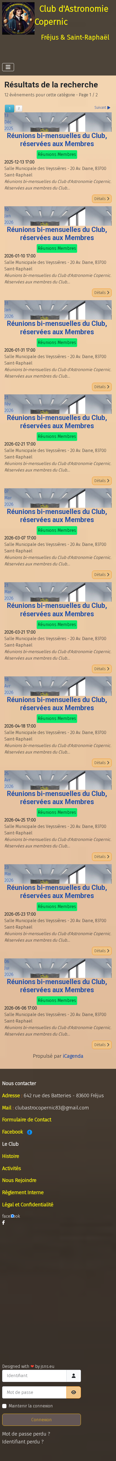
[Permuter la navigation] (8, 67)
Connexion (41, 1419)
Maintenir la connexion (31, 1405)
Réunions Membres (57, 154)
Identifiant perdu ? (23, 1442)
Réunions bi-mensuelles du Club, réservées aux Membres (57, 140)
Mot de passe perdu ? (26, 1434)
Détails (100, 198)
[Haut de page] (106, 1451)
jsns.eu (47, 1366)
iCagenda (73, 1056)
